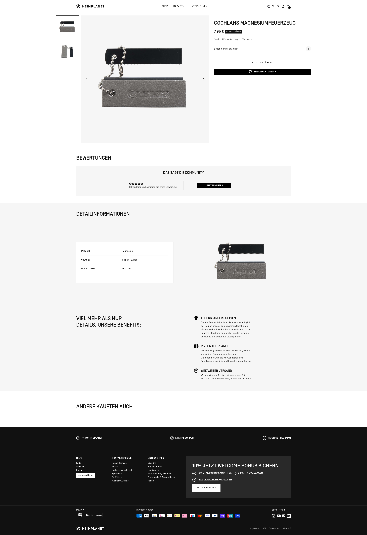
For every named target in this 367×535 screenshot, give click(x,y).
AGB (265, 528)
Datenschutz (275, 528)
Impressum (255, 528)
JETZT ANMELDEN (206, 488)
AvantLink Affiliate (120, 481)
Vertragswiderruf (85, 475)
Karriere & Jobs (155, 466)
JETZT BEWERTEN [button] (214, 185)
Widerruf (287, 528)
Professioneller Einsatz (122, 470)
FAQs (78, 463)
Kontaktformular (119, 463)
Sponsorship (117, 473)
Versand (247, 39)
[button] (273, 6)
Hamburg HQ (153, 470)
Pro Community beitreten (159, 473)
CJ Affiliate (117, 477)
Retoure (80, 470)
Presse (115, 466)
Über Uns (152, 463)
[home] (90, 6)
